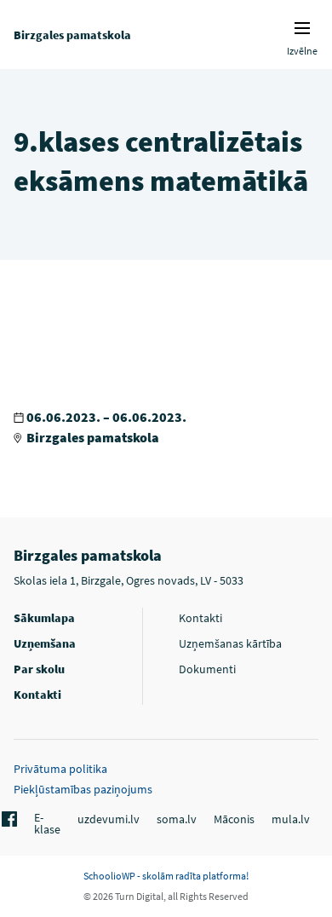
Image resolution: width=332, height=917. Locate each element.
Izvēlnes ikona (302, 28)
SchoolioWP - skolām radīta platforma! (166, 875)
